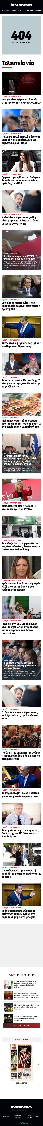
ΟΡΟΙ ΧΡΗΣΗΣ (29, 1116)
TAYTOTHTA (6, 1116)
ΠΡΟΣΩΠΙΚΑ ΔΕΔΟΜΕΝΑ (17, 1116)
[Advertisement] (21, 945)
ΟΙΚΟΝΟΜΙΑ (28, 10)
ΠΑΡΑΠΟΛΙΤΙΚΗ (16, 10)
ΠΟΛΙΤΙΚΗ (5, 10)
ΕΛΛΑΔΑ (38, 10)
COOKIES (37, 1116)
